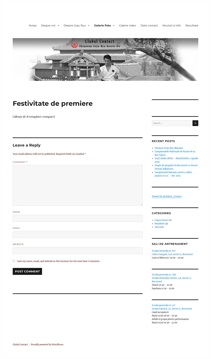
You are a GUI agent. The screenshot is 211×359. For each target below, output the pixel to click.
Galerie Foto (102, 25)
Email (16, 228)
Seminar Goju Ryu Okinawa (169, 148)
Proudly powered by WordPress (47, 344)
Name (16, 212)
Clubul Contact (20, 344)
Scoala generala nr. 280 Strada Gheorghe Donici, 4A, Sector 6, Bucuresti (172, 278)
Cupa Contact (161, 220)
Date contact (149, 25)
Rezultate (191, 25)
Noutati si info (172, 25)
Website (18, 244)
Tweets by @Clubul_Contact (167, 196)
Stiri (157, 227)
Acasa (32, 25)
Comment (20, 162)
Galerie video (127, 25)
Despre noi (48, 25)
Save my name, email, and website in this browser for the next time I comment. (58, 261)
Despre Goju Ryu (75, 25)
